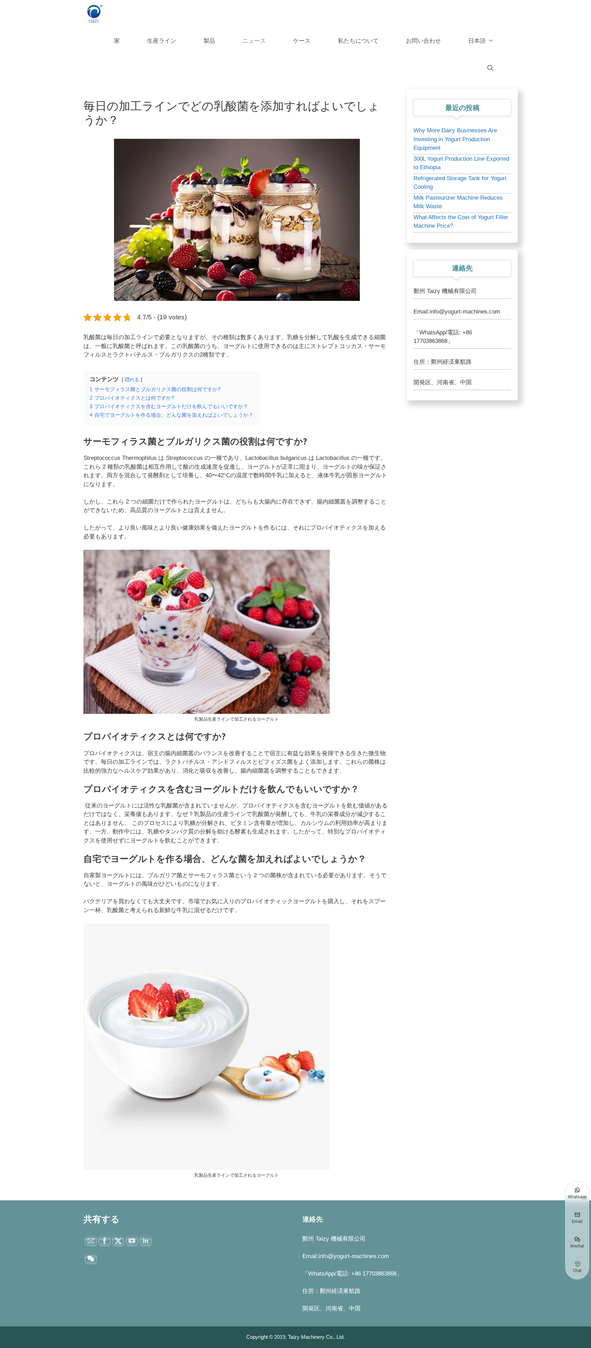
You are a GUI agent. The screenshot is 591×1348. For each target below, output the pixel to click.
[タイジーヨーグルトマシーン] (95, 13)
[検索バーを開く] (490, 68)
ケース (302, 41)
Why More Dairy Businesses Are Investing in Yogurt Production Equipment (455, 139)
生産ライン (161, 41)
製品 (209, 41)
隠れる (132, 379)
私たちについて (358, 41)
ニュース (254, 41)
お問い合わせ (423, 41)
